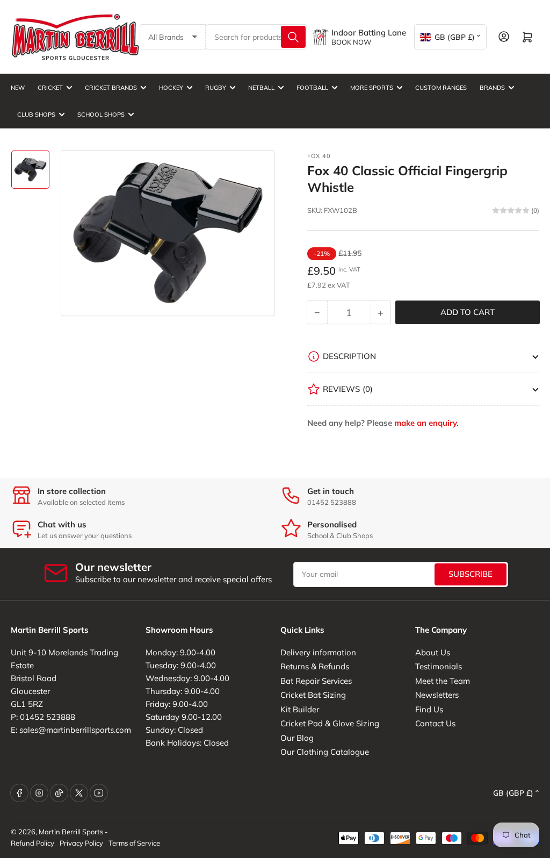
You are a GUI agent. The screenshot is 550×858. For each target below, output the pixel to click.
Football (312, 87)
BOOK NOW (351, 42)
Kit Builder (299, 709)
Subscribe (470, 574)
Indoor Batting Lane (368, 32)
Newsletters (437, 695)
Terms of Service (134, 843)
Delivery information (318, 652)
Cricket (50, 87)
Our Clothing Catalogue (324, 752)
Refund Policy (32, 843)
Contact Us (435, 723)
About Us (432, 652)
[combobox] (256, 36)
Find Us (429, 709)
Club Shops (36, 114)
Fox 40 (319, 156)
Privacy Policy (81, 843)
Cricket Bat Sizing (313, 695)
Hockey (171, 87)
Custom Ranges (441, 87)
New (18, 87)
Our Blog (297, 738)
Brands (492, 87)
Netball (261, 87)
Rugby (215, 87)
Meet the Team (442, 681)
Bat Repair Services (316, 681)
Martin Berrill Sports (71, 831)
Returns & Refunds (314, 666)
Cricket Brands (111, 87)
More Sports (371, 87)
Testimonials (438, 666)
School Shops (101, 114)
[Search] (293, 36)
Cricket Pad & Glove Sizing (329, 723)
